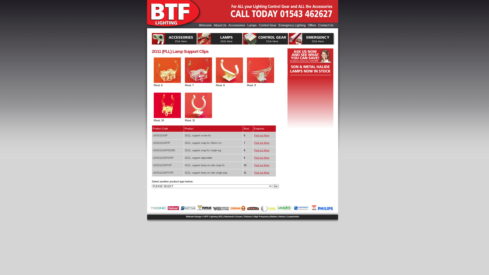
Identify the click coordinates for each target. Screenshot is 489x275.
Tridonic (248, 216)
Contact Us (325, 25)
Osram (238, 216)
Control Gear (267, 25)
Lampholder (293, 216)
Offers (312, 25)
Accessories (236, 25)
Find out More (261, 135)
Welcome (205, 25)
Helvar (282, 216)
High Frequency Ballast (265, 216)
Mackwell (229, 216)
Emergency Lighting (292, 25)
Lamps (252, 25)
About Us (220, 25)
